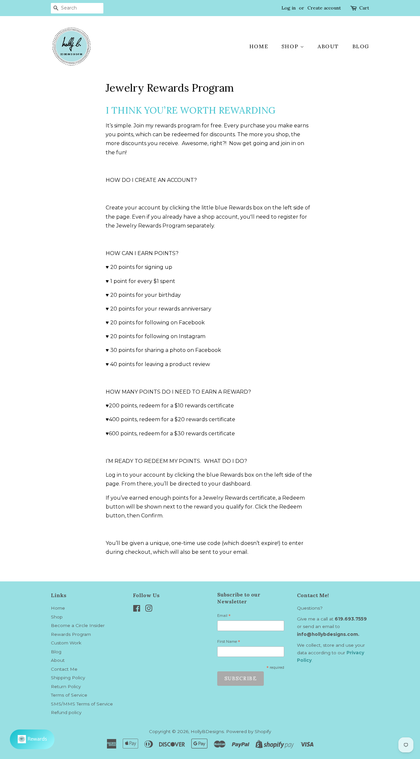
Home (258, 46)
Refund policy (66, 712)
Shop (291, 46)
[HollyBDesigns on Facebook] (136, 609)
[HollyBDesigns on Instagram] (148, 609)
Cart (364, 8)
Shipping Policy (68, 677)
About (328, 46)
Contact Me (64, 669)
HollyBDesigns (207, 731)
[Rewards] (32, 739)
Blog (360, 46)
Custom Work (66, 642)
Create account (324, 8)
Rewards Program (71, 634)
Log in (289, 8)
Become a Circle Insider (78, 625)
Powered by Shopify (248, 731)
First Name (228, 642)
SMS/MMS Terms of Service (82, 703)
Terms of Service (69, 695)
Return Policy (66, 686)
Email (224, 616)
